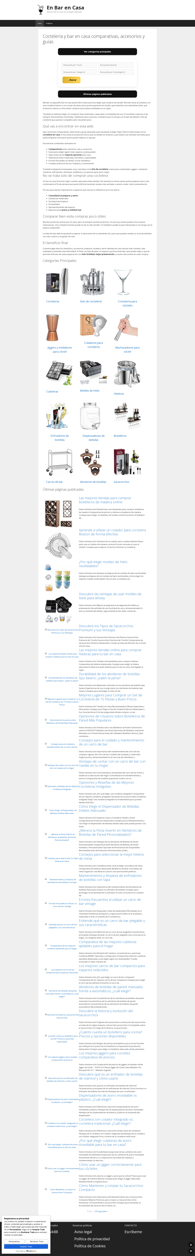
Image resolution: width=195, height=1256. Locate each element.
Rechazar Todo (36, 1241)
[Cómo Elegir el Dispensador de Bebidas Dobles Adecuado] (62, 812)
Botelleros (120, 436)
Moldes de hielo (89, 390)
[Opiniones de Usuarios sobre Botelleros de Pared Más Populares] (62, 721)
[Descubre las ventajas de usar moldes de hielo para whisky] (62, 609)
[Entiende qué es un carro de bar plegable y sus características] (62, 926)
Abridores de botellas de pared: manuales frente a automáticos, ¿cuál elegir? (111, 988)
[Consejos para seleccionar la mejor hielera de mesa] (62, 860)
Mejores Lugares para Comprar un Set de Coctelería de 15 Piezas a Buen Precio (110, 697)
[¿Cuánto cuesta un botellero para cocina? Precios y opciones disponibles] (62, 1039)
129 (96, 1211)
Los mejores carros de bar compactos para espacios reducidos (112, 967)
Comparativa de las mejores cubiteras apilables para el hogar (107, 943)
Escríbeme (133, 1231)
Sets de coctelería (91, 301)
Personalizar (14, 1241)
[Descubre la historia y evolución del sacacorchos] (62, 1016)
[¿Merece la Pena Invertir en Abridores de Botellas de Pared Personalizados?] (62, 837)
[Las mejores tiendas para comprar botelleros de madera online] (62, 513)
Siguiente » (103, 1211)
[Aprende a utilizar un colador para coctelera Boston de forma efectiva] (62, 546)
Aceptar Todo (26, 1246)
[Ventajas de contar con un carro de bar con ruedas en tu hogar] (62, 767)
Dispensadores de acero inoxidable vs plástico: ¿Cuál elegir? (108, 1097)
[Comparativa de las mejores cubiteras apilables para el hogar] (62, 947)
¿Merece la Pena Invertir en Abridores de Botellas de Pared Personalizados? (110, 832)
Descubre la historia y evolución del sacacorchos (106, 1012)
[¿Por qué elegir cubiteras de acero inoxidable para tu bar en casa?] (62, 1146)
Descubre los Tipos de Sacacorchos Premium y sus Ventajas (106, 628)
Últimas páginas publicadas (97, 94)
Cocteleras (52, 301)
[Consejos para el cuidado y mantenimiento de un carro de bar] (62, 745)
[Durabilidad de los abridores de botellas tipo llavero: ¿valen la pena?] (62, 679)
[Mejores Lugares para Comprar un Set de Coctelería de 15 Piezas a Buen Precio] (62, 702)
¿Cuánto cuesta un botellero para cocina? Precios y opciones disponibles (110, 1034)
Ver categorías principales (97, 51)
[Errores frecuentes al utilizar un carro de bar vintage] (62, 905)
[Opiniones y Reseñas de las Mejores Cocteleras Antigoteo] (62, 788)
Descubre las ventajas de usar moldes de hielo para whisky (110, 596)
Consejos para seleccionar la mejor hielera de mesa (111, 856)
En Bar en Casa (65, 7)
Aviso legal (83, 1231)
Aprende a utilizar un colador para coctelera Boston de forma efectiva (112, 532)
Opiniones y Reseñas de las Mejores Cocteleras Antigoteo (106, 784)
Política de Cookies (90, 1245)
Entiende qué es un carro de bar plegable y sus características (112, 922)
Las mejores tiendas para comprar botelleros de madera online (105, 500)
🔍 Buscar (71, 80)
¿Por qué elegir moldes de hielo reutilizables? (103, 563)
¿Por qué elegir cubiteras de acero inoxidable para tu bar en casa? (105, 1142)
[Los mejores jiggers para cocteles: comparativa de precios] (62, 1058)
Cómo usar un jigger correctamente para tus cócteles (110, 1166)
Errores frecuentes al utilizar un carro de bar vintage (110, 901)
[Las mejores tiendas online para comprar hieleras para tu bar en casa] (62, 655)
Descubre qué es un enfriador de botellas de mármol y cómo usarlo (111, 1076)
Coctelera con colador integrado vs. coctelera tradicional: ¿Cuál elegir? (106, 1121)
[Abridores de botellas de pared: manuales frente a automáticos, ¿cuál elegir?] (62, 993)
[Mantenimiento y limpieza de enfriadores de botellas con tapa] (62, 881)
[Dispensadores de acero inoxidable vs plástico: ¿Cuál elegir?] (62, 1101)
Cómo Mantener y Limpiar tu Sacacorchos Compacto (111, 1187)
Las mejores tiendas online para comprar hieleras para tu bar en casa (110, 652)
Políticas (49, 23)
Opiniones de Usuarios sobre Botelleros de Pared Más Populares (112, 718)
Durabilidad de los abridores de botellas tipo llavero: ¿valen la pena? (109, 676)
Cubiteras (52, 391)
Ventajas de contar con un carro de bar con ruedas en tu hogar (112, 763)
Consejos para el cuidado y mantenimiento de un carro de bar (111, 742)
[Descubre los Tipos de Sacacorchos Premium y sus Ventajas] (62, 631)
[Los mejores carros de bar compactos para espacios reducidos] (62, 971)
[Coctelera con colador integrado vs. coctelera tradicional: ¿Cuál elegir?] (62, 1125)
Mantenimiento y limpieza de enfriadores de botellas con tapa (110, 877)
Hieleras (119, 393)
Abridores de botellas (93, 482)
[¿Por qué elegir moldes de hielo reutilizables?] (62, 577)
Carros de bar (54, 482)
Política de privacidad (92, 1238)
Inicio (40, 23)
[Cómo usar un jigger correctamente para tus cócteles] (62, 1170)
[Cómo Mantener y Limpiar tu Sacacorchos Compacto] (62, 1191)
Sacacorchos (121, 482)
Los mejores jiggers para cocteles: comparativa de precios (105, 1055)
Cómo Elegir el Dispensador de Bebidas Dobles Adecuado (109, 808)
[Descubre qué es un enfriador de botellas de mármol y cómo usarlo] (62, 1080)
